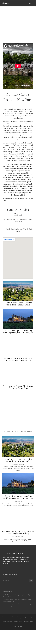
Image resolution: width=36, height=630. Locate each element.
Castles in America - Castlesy (16, 617)
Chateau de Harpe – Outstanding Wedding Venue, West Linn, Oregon (18, 331)
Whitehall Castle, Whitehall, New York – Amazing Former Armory (18, 359)
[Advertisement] (18, 24)
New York (13, 111)
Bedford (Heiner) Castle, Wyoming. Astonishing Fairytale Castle (17, 303)
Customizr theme (28, 621)
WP (11, 621)
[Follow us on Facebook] (21, 626)
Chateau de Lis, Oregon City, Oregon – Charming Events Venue (18, 387)
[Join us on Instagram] (18, 626)
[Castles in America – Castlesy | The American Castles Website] (5, 3)
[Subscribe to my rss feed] (15, 626)
